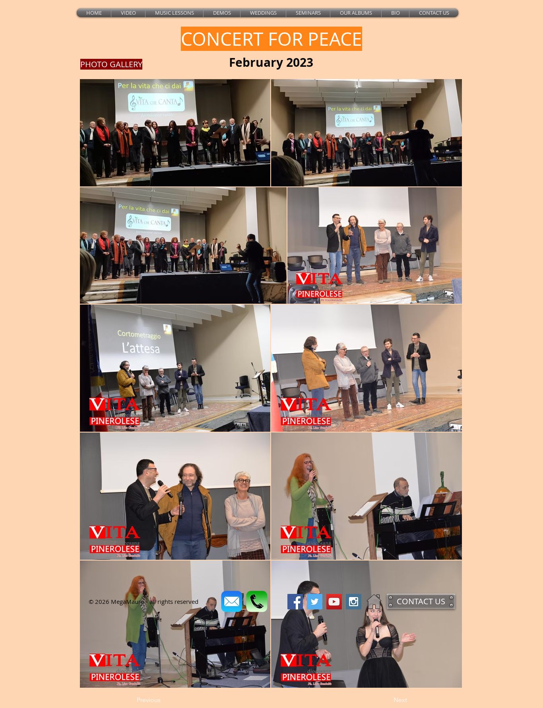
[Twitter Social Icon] (314, 601)
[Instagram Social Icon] (353, 601)
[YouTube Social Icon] (334, 601)
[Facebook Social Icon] (295, 601)
